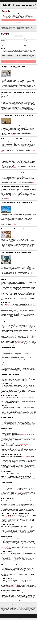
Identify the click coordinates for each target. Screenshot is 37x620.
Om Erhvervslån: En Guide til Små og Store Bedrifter (16, 156)
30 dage (24, 357)
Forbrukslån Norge (18, 616)
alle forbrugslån (13, 586)
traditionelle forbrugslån (11, 516)
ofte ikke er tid (24, 456)
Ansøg (18, 20)
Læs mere (27, 29)
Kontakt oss (15, 618)
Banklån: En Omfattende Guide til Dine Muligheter (15, 139)
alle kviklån (19, 341)
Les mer (19, 110)
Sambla (3, 48)
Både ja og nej (4, 397)
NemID (18, 593)
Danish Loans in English (30, 615)
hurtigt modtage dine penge (22, 444)
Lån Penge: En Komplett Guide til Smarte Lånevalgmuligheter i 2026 (13, 67)
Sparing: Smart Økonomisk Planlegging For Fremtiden (17, 172)
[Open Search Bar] (31, 1)
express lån (15, 596)
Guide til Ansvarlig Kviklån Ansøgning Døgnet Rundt (16, 252)
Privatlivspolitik (19, 615)
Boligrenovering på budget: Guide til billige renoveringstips (18, 228)
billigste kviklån (9, 304)
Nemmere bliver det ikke (6, 284)
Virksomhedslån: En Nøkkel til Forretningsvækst (15, 186)
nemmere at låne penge (14, 292)
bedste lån (25, 448)
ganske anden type (12, 584)
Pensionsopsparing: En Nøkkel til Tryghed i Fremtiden (17, 115)
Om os (24, 615)
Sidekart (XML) (21, 618)
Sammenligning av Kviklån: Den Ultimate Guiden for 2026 (18, 92)
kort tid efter (20, 492)
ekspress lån (10, 562)
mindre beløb (23, 434)
